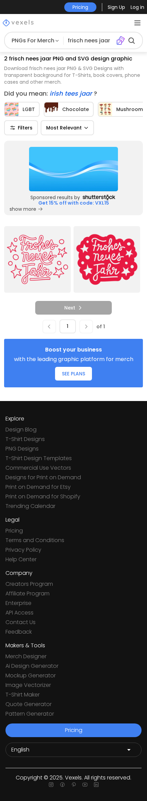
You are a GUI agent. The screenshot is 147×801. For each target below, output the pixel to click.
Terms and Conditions (34, 540)
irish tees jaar (72, 93)
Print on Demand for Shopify (42, 496)
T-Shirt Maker (22, 695)
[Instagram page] (51, 784)
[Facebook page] (62, 784)
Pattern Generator (29, 714)
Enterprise (18, 603)
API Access (19, 613)
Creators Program (29, 584)
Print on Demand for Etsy (38, 487)
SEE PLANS (73, 373)
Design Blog (21, 429)
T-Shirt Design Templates (38, 458)
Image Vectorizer (28, 685)
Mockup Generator (30, 675)
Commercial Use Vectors (38, 468)
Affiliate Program (27, 593)
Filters (25, 127)
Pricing (14, 531)
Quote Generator (28, 704)
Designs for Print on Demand (43, 477)
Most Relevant (64, 127)
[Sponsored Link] (73, 169)
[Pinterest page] (73, 784)
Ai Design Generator (31, 666)
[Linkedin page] (96, 784)
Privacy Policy (23, 550)
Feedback (18, 632)
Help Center (21, 559)
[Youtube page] (85, 784)
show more (23, 209)
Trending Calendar (30, 506)
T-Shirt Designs (25, 439)
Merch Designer (25, 656)
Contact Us (20, 622)
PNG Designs (22, 449)
